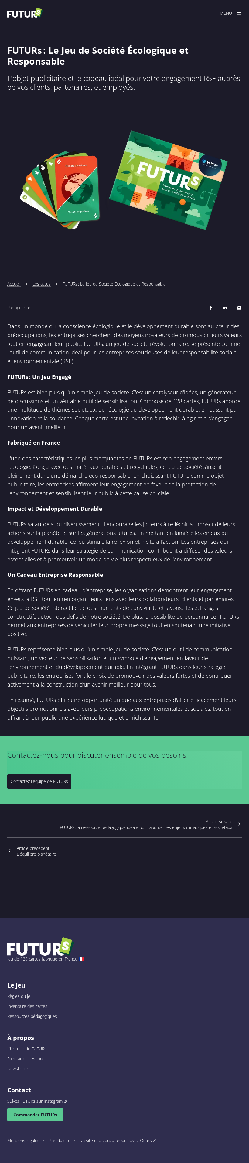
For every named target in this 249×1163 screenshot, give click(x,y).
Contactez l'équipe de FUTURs (39, 781)
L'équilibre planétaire (36, 851)
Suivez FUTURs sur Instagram (35, 1101)
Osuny (146, 1140)
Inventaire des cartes (27, 1006)
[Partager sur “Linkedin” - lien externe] (225, 307)
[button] (124, 180)
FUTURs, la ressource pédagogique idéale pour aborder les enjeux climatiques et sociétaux (146, 824)
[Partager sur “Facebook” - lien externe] (211, 307)
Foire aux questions (26, 1058)
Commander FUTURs (35, 1115)
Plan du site (59, 1140)
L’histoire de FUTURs (26, 1048)
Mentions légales (23, 1140)
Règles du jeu (20, 996)
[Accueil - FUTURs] (25, 13)
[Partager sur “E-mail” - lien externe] (239, 307)
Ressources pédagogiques (32, 1016)
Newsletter (17, 1068)
